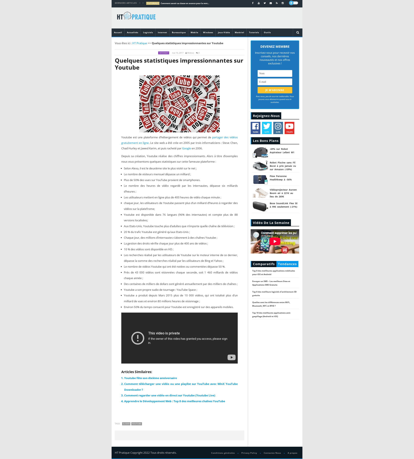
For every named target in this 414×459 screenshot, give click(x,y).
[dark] (293, 3)
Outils (267, 32)
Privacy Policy (249, 453)
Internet (162, 32)
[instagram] (283, 3)
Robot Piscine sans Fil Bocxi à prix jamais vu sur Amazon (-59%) (283, 166)
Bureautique (179, 32)
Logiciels (148, 32)
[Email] (271, 3)
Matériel (239, 32)
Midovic (190, 53)
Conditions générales (223, 453)
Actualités (132, 32)
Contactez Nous (272, 453)
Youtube (136, 423)
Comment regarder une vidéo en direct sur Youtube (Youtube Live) (169, 395)
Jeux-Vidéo (224, 32)
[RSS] (277, 3)
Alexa (134, 168)
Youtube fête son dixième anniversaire (150, 378)
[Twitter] (265, 3)
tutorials (153, 3)
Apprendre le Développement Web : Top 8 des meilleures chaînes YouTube (174, 401)
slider (126, 423)
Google (186, 148)
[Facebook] (253, 3)
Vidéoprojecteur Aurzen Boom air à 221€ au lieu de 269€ (283, 193)
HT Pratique (139, 43)
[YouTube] (259, 3)
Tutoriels (254, 32)
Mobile (194, 32)
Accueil (118, 32)
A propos (292, 453)
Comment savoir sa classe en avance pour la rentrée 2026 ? (185, 3)
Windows (208, 32)
